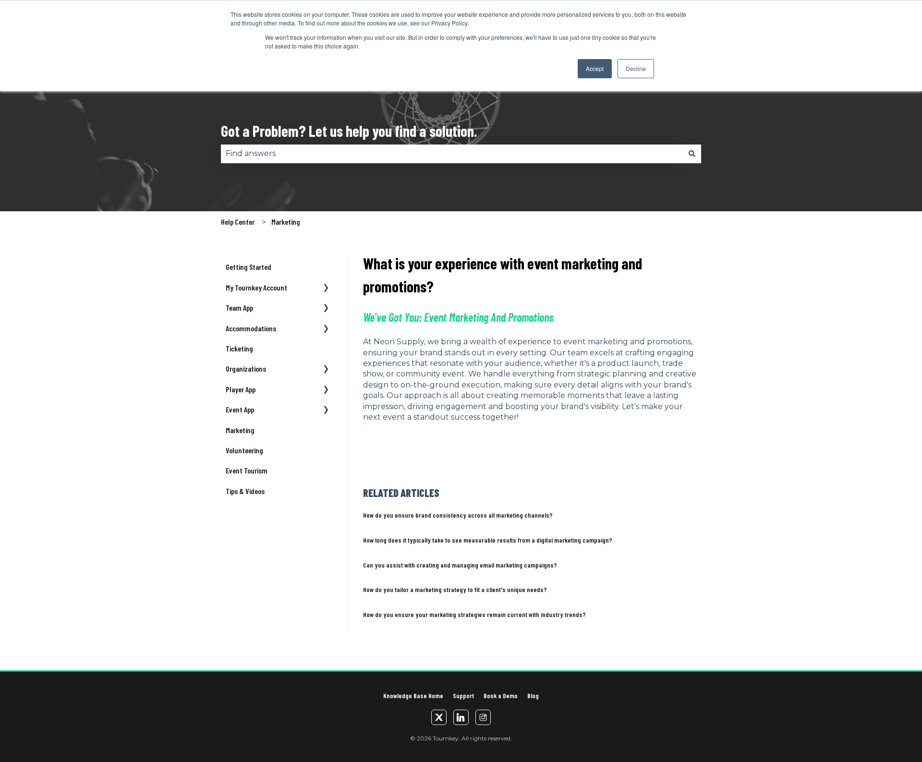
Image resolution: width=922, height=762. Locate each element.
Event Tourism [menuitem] (246, 470)
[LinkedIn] (461, 717)
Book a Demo (501, 695)
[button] (326, 288)
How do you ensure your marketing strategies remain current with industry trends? (474, 614)
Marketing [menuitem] (240, 430)
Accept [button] (595, 68)
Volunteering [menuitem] (244, 450)
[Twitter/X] (439, 717)
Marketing (285, 221)
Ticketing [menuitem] (239, 348)
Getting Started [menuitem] (248, 266)
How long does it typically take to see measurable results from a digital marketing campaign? (487, 540)
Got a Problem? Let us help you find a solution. (349, 130)
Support (463, 695)
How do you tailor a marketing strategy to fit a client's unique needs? (455, 589)
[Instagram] (483, 717)
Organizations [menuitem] (246, 368)
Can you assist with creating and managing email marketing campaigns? (460, 565)
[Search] (692, 154)
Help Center (238, 221)
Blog (533, 695)
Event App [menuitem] (240, 409)
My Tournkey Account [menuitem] (256, 287)
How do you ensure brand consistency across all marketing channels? (458, 515)
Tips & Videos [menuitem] (245, 491)
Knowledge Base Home (413, 695)
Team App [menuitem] (239, 307)
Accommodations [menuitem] (251, 328)
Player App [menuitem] (240, 389)
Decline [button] (636, 68)
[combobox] (452, 154)
